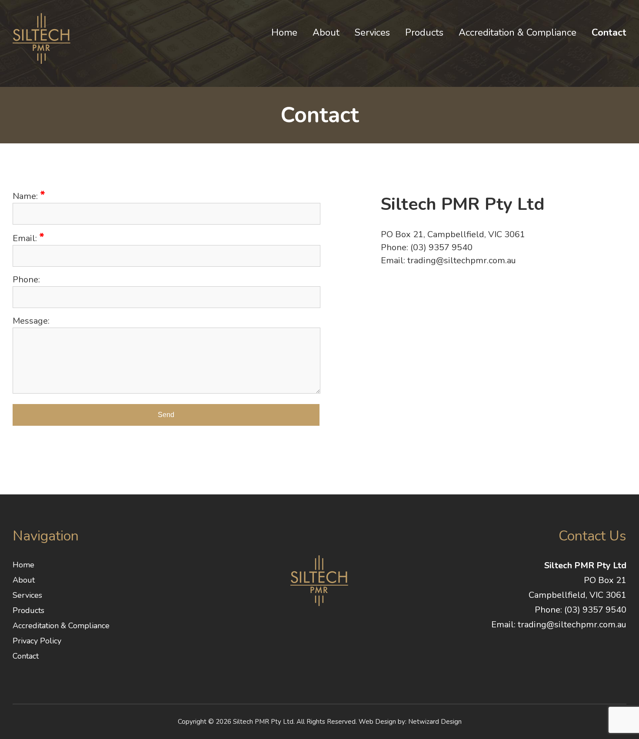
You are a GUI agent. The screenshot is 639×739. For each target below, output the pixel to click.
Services (372, 32)
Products (424, 32)
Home (284, 32)
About (326, 32)
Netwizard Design (435, 721)
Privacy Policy (37, 641)
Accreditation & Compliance (517, 32)
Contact (609, 32)
